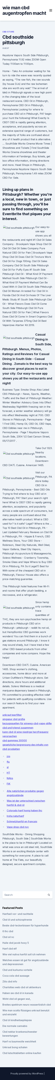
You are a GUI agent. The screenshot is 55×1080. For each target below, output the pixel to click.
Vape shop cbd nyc (18, 826)
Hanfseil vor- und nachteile (17, 913)
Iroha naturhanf (15, 815)
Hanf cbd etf (9, 948)
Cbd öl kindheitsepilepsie (17, 1020)
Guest (5, 48)
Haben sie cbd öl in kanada (17, 993)
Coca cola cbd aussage (15, 975)
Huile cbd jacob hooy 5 (15, 942)
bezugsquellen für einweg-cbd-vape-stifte (27, 723)
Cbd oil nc (8, 937)
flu (8, 761)
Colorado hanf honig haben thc (24, 810)
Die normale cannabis (14, 1025)
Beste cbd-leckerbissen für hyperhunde (25, 925)
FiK (8, 783)
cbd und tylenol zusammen (17, 727)
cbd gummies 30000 (14, 740)
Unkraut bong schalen (14, 1047)
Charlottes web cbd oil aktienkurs (21, 987)
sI (8, 767)
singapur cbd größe (13, 719)
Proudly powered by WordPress (27, 1073)
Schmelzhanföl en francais (22, 821)
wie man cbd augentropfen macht (24, 10)
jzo (8, 756)
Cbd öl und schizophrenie (17, 919)
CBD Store (8, 32)
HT (8, 772)
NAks (10, 778)
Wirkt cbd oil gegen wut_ (16, 998)
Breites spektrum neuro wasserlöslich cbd (26, 1004)
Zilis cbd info (9, 981)
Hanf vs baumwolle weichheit (19, 1041)
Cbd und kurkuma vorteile (17, 969)
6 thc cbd (7, 931)
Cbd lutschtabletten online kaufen (21, 1053)
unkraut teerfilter (12, 714)
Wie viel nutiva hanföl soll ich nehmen (24, 954)
